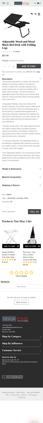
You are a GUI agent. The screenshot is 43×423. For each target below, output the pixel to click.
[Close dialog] (40, 203)
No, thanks (28, 223)
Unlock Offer (28, 218)
